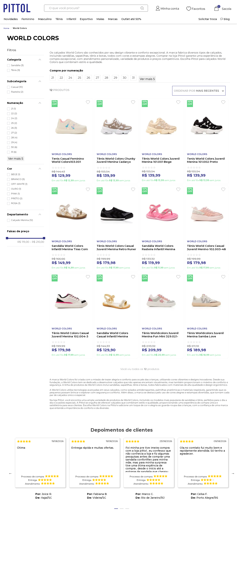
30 (14, 147)
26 (14, 128)
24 (14, 118)
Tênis (59, 19)
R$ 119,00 (23, 241)
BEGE (15, 174)
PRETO (16, 198)
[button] (25, 214)
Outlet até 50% (131, 19)
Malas (100, 19)
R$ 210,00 (37, 241)
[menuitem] (207, 19)
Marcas (113, 19)
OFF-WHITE (19, 184)
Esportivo (86, 19)
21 (13, 108)
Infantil (71, 19)
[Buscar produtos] (142, 8)
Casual (17, 87)
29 (14, 142)
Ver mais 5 (15, 158)
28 (14, 137)
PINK (15, 193)
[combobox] (96, 8)
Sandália (17, 65)
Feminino (27, 19)
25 (14, 123)
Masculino (45, 19)
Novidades (11, 19)
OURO (16, 189)
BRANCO (18, 179)
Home (6, 28)
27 (14, 132)
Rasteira (17, 92)
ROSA (15, 203)
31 (13, 152)
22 (14, 113)
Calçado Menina (22, 220)
